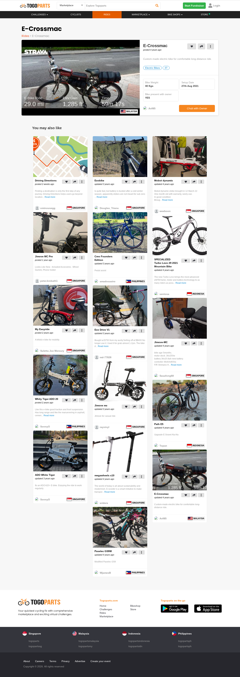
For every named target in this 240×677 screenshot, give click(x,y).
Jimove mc (101, 405)
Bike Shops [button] (174, 14)
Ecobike (99, 180)
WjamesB (105, 573)
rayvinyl (104, 427)
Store (133, 609)
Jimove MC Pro (44, 256)
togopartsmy (85, 646)
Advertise (80, 661)
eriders (104, 503)
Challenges (38, 14)
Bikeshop (135, 605)
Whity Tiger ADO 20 (46, 399)
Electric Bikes (152, 67)
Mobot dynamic (163, 180)
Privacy (65, 661)
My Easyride (42, 329)
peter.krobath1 (49, 281)
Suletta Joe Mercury (52, 351)
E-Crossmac (161, 493)
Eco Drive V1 (102, 329)
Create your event (100, 661)
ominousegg (47, 208)
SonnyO (45, 426)
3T (166, 67)
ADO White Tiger (45, 474)
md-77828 (105, 357)
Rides (107, 14)
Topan (163, 445)
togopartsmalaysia (89, 641)
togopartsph (185, 641)
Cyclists (76, 14)
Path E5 (158, 424)
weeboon (165, 211)
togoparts (34, 641)
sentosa (164, 294)
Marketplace (106, 616)
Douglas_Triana (109, 208)
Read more (50, 197)
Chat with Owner (197, 108)
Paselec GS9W (103, 551)
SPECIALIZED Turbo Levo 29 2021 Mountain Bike (166, 263)
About (26, 661)
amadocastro (107, 281)
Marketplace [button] (140, 14)
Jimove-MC (161, 342)
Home (103, 605)
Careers (39, 661)
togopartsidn (135, 646)
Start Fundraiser (194, 5)
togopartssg (35, 646)
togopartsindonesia (139, 641)
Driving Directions (46, 180)
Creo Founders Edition (103, 258)
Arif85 (151, 108)
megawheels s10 (104, 475)
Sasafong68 (167, 376)
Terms (52, 661)
